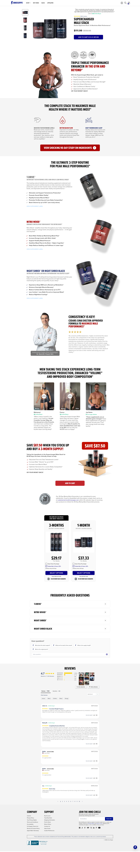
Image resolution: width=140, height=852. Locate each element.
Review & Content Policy (33, 828)
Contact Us (47, 826)
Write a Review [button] (94, 687)
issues (43, 698)
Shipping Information (49, 820)
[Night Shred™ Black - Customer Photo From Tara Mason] (91, 674)
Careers (29, 816)
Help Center (47, 828)
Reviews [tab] (44, 691)
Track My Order (48, 818)
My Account (47, 816)
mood (61, 698)
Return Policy (47, 824)
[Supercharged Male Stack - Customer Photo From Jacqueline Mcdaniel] (86, 683)
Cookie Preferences (49, 830)
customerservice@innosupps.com (68, 500)
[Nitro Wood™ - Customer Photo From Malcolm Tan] (81, 674)
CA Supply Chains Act (32, 826)
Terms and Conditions (32, 822)
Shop (27, 3)
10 (79, 801)
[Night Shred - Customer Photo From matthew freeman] (81, 683)
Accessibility (30, 824)
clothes (55, 698)
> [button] (82, 801)
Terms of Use (99, 823)
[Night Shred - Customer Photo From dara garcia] (91, 679)
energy (66, 698)
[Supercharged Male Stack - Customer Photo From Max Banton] (81, 679)
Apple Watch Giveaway (33, 830)
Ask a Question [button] (81, 687)
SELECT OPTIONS (83, 573)
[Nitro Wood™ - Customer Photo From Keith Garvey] (86, 679)
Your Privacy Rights (32, 820)
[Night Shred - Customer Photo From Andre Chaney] (86, 674)
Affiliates (50, 3)
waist (49, 698)
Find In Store (47, 822)
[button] (41, 645)
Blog (43, 3)
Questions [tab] (55, 691)
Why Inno (36, 3)
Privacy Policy (91, 823)
